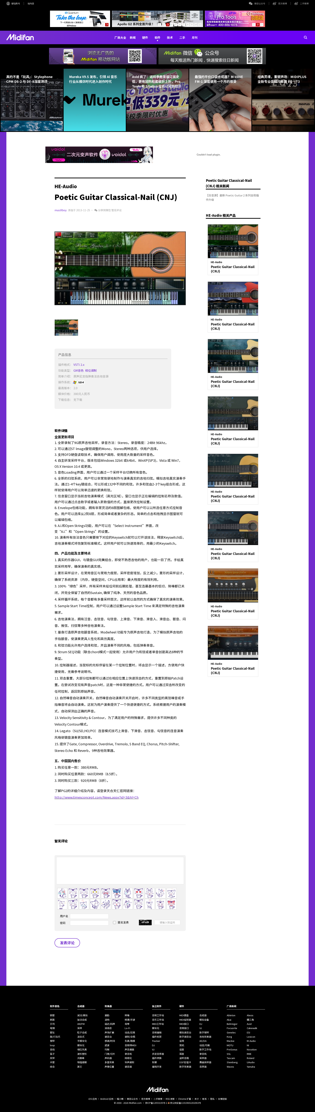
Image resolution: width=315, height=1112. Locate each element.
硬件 (145, 37)
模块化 (80, 1045)
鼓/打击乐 (55, 1036)
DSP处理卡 (185, 1062)
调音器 (128, 1066)
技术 (170, 37)
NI (248, 1045)
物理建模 (82, 1062)
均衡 (107, 1049)
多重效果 (109, 1062)
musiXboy (61, 210)
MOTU (230, 1045)
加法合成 (82, 1019)
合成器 (203, 1015)
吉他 (52, 1049)
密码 (62, 923)
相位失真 (82, 1049)
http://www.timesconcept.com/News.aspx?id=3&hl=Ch (97, 797)
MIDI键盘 (184, 1015)
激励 (107, 1015)
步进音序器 (158, 1054)
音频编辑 (157, 1032)
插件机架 (157, 1036)
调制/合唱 (130, 1036)
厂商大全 (120, 37)
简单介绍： (65, 376)
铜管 (52, 1015)
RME (249, 1054)
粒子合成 (82, 1032)
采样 (79, 1028)
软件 (157, 37)
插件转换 (157, 1058)
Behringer (232, 1024)
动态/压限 (130, 1032)
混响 (107, 1019)
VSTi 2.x (79, 364)
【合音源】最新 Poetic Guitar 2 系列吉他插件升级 (232, 197)
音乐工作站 (158, 1019)
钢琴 (52, 1041)
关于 (197, 1098)
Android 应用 (106, 1098)
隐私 (212, 1098)
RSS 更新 (170, 1098)
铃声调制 (129, 1062)
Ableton (231, 1015)
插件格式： (65, 364)
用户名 (64, 916)
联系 (204, 1098)
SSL (229, 1054)
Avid (249, 1024)
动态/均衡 (204, 1045)
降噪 (127, 1015)
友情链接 (222, 1098)
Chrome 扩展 (184, 1098)
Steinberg (232, 1062)
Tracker (156, 1041)
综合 (52, 1066)
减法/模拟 (82, 1015)
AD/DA (203, 1041)
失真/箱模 (130, 1041)
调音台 (108, 1036)
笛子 (52, 1054)
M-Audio (251, 1041)
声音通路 (129, 1049)
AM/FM (81, 1024)
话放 (181, 1049)
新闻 (133, 37)
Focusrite (232, 1028)
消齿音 (108, 1028)
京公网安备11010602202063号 (185, 1102)
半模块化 (82, 1041)
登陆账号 (15, 3)
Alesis (250, 1015)
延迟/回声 (110, 1024)
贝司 (52, 1024)
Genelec (231, 1032)
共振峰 (80, 1058)
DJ (153, 1045)
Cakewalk (252, 1028)
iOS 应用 (92, 1098)
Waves (230, 1066)
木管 (52, 1062)
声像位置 (109, 1066)
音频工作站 (158, 1015)
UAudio (251, 1062)
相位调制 (91, 370)
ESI (248, 1032)
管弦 (52, 1032)
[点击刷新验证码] (145, 922)
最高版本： (65, 388)
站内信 (31, 3)
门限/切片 (110, 1054)
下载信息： (65, 399)
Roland (250, 1058)
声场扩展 (109, 1032)
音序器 (203, 1066)
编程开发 (157, 1066)
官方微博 (282, 3)
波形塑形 (82, 1054)
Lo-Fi (127, 1028)
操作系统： (65, 382)
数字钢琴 (204, 1032)
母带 (127, 1024)
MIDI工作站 (158, 1024)
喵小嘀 (120, 1098)
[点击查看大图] (120, 268)
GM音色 (78, 370)
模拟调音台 (185, 1032)
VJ (153, 1049)
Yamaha (251, 1066)
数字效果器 (185, 1066)
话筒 (181, 1041)
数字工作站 (205, 1049)
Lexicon (251, 1036)
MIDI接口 (184, 1024)
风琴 (52, 1058)
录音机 (128, 1054)
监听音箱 (184, 1058)
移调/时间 (110, 1041)
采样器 (203, 1058)
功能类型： (65, 370)
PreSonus (232, 1049)
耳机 (181, 1045)
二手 (182, 37)
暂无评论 (116, 210)
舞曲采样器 (205, 1062)
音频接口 (184, 1028)
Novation (252, 1049)
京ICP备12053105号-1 (156, 1102)
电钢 (52, 1028)
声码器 (108, 1058)
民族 (52, 1019)
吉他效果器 (205, 1036)
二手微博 (304, 3)
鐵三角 (250, 1019)
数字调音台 (185, 1036)
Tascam (231, 1058)
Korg (229, 1036)
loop (52, 1045)
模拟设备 (204, 1019)
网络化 (128, 1058)
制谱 (154, 1062)
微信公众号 (259, 3)
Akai (229, 1019)
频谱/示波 (130, 1019)
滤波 (107, 1045)
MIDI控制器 (185, 1019)
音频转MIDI (130, 1045)
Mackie (230, 1041)
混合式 (80, 1036)
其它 (79, 1066)
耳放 (181, 1054)
